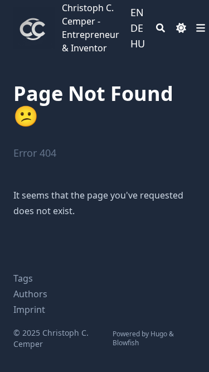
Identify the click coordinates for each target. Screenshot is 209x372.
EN (137, 12)
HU (137, 43)
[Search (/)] (160, 27)
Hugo (158, 334)
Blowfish (126, 342)
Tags (23, 278)
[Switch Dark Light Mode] (181, 28)
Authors (30, 294)
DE (136, 28)
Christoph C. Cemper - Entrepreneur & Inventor (90, 28)
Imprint (29, 309)
